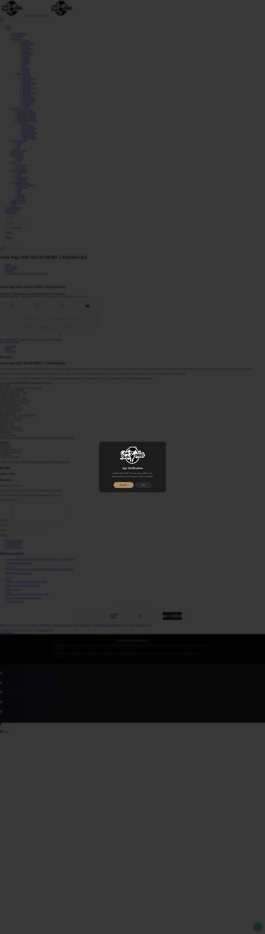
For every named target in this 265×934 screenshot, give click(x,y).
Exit (143, 485)
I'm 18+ (123, 485)
